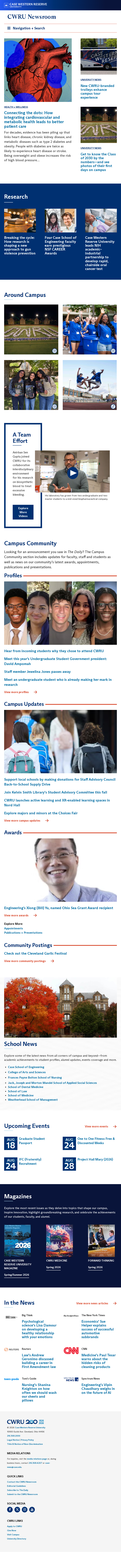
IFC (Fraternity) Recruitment (30, 1161)
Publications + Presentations (23, 932)
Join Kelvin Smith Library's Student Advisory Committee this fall (55, 792)
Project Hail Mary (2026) (95, 1159)
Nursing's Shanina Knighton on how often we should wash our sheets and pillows (39, 1393)
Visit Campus (13, 1534)
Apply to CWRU (14, 1526)
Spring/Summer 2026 (16, 1274)
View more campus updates (22, 820)
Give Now (11, 1530)
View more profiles (16, 692)
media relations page (37, 1458)
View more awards (16, 915)
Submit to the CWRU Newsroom (22, 1494)
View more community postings (25, 961)
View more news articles (92, 1303)
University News (91, 79)
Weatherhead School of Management (33, 1099)
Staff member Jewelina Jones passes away (37, 671)
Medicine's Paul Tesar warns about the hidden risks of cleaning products (98, 1361)
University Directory (16, 1538)
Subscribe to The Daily (17, 1490)
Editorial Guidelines (16, 1486)
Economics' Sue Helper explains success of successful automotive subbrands (97, 1329)
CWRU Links (15, 1521)
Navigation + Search (25, 29)
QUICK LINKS (15, 1476)
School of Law (17, 1091)
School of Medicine (20, 1095)
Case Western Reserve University (30, 1427)
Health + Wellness (16, 107)
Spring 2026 (53, 1267)
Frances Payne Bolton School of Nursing (35, 1077)
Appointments (13, 928)
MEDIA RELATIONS (18, 1453)
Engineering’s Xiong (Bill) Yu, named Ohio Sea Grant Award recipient (58, 908)
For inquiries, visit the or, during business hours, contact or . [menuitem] (31, 1462)
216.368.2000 (13, 1435)
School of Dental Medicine (25, 1087)
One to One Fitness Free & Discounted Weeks (96, 1141)
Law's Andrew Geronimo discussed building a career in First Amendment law (39, 1361)
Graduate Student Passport (32, 1141)
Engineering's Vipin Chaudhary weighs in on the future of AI (98, 1389)
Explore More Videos (23, 512)
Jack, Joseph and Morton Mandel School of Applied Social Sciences (52, 1083)
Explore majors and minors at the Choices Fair (41, 813)
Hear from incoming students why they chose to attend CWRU (54, 651)
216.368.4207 (35, 1463)
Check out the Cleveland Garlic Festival (35, 953)
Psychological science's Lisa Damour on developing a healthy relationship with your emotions (39, 1329)
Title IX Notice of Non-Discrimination (25, 1444)
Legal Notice (13, 1440)
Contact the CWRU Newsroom (21, 1482)
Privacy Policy (27, 1440)
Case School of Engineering (26, 1067)
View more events (96, 1126)
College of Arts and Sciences (27, 1072)
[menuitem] (60, 1482)
